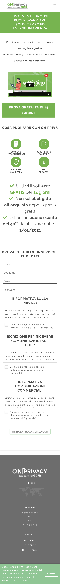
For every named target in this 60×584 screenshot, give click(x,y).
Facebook (31, 545)
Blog (30, 521)
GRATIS (17, 192)
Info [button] (24, 580)
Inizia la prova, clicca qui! (30, 431)
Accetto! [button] (51, 574)
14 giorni (41, 192)
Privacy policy (30, 524)
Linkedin (31, 550)
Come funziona (30, 513)
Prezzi (30, 517)
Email (32, 540)
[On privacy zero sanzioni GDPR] (17, 6)
